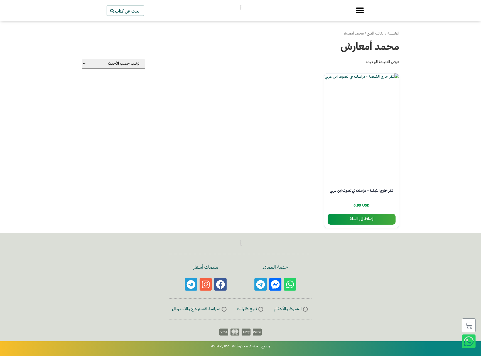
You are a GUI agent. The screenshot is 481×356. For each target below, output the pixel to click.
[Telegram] (260, 284)
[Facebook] (220, 284)
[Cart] (469, 325)
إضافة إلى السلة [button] (361, 219)
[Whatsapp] (290, 284)
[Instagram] (206, 284)
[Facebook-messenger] (275, 284)
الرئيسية (393, 34)
